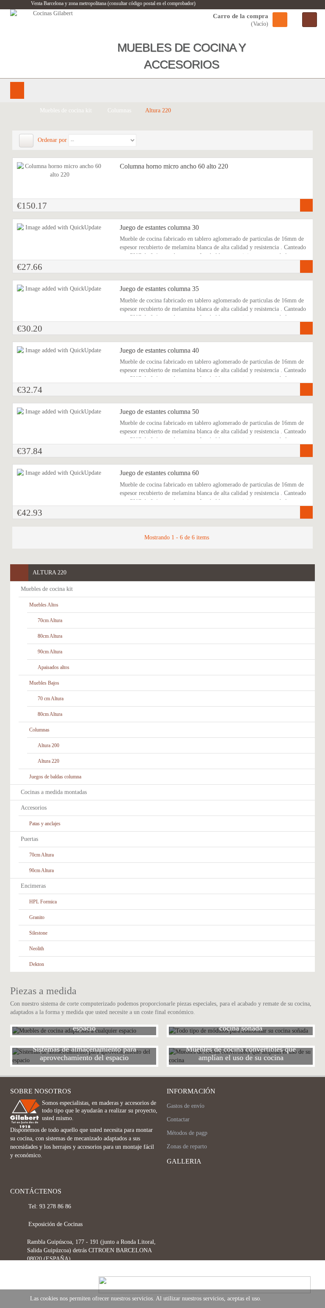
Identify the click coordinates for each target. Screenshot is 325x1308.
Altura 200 (48, 745)
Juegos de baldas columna (55, 777)
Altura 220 (48, 761)
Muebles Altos (43, 605)
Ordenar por (52, 140)
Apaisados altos (53, 667)
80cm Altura (50, 636)
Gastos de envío (185, 1106)
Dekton (36, 964)
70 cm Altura (50, 699)
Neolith (36, 949)
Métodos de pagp (187, 1133)
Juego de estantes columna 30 (159, 227)
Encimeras (33, 886)
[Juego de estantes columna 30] (60, 227)
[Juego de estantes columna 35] (60, 289)
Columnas (39, 730)
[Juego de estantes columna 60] (60, 473)
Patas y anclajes (45, 824)
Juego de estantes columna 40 (159, 350)
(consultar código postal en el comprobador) (151, 3)
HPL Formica (43, 902)
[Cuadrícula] (26, 140)
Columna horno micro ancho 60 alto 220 (174, 166)
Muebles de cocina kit (47, 589)
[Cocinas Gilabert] (49, 42)
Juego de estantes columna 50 (159, 411)
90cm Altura (50, 652)
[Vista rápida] (24, 176)
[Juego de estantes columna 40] (60, 350)
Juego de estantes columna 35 (159, 288)
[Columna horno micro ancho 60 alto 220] (60, 170)
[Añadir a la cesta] (306, 205)
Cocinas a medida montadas (54, 792)
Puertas (29, 839)
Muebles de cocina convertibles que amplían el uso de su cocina (241, 1053)
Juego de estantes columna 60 (159, 472)
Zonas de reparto (187, 1146)
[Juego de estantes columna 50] (60, 412)
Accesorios (34, 808)
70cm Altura (50, 620)
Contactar (178, 1119)
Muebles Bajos (44, 683)
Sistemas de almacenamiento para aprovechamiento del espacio (84, 1053)
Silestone (38, 933)
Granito (36, 917)
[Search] (309, 19)
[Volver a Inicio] (21, 110)
